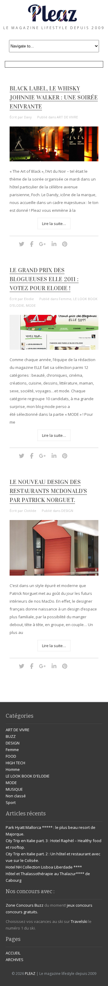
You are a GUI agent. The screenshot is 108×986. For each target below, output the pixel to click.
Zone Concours (20, 905)
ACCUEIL (13, 953)
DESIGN (67, 510)
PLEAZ (30, 973)
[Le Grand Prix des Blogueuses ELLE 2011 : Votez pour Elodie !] (54, 348)
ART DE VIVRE (67, 117)
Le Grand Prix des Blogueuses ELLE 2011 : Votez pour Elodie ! (44, 279)
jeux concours (79, 905)
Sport (11, 802)
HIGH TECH (15, 762)
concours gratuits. (22, 911)
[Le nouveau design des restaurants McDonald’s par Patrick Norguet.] (54, 574)
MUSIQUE (14, 789)
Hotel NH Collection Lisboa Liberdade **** (44, 867)
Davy (28, 117)
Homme (13, 769)
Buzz (39, 905)
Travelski (79, 921)
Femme (65, 299)
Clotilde (30, 510)
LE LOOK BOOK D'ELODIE (28, 776)
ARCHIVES (14, 959)
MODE (31, 305)
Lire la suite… (54, 223)
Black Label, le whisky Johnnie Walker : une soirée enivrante (54, 97)
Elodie (29, 299)
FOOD (11, 756)
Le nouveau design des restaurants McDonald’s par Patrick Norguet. (48, 491)
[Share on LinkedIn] (54, 243)
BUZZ (11, 736)
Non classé (16, 796)
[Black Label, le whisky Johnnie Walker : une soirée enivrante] (54, 160)
